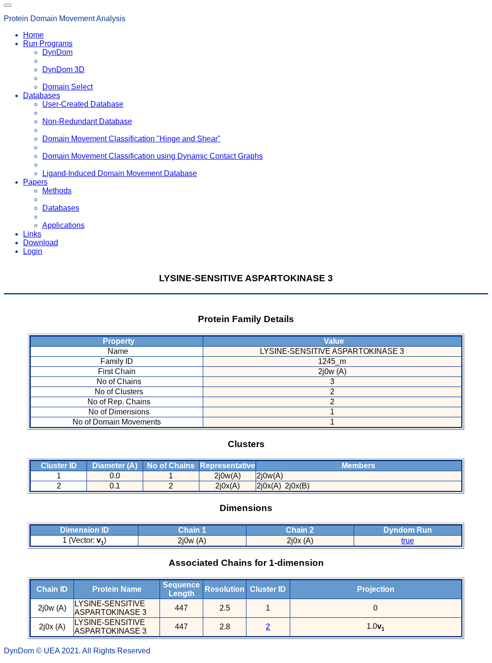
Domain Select (67, 87)
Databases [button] (41, 95)
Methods (57, 191)
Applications (63, 225)
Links (32, 234)
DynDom (57, 52)
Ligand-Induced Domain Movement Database (119, 173)
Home (33, 35)
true (407, 541)
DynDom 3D (63, 69)
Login (32, 251)
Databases (60, 208)
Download (40, 242)
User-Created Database (82, 104)
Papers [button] (35, 182)
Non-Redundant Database (87, 121)
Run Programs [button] (48, 43)
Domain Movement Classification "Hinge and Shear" (131, 139)
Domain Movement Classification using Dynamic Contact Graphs (152, 156)
